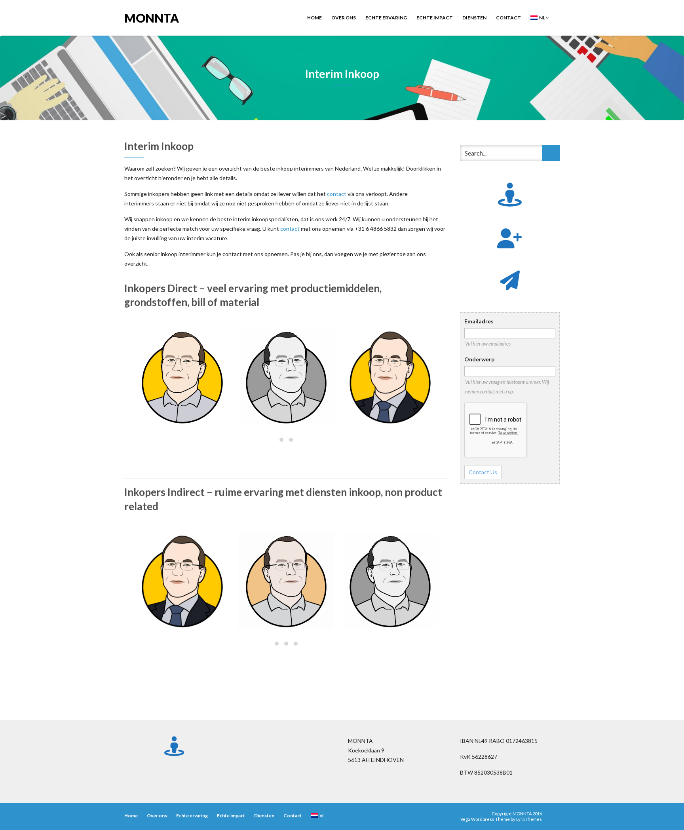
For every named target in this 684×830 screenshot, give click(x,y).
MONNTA (151, 17)
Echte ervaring (386, 18)
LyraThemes (529, 819)
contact (336, 193)
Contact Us (483, 472)
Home (314, 18)
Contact (508, 18)
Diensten (474, 18)
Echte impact (434, 18)
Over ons (343, 18)
